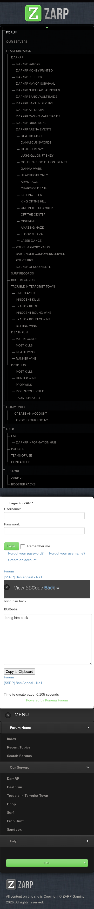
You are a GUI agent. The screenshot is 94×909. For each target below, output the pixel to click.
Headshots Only (34, 175)
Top (47, 863)
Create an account (22, 560)
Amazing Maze (32, 227)
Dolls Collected (30, 391)
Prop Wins (24, 384)
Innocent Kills (28, 299)
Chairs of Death (34, 188)
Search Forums (19, 756)
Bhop (11, 804)
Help (10, 429)
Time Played (25, 293)
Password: (12, 524)
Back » (51, 587)
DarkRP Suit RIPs (29, 77)
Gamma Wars (31, 168)
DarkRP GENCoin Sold (34, 267)
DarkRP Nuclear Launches (38, 90)
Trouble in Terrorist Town (33, 286)
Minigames (29, 221)
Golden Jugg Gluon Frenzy (44, 162)
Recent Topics (19, 747)
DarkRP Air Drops (30, 110)
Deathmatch (31, 136)
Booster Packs (23, 484)
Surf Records (22, 273)
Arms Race (29, 182)
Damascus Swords (36, 142)
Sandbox (14, 829)
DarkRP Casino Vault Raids (38, 116)
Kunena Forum (56, 700)
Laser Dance (31, 240)
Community (16, 407)
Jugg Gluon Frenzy (37, 155)
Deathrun (19, 332)
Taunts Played (28, 398)
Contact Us (20, 462)
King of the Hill (33, 201)
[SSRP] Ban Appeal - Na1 (23, 577)
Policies (17, 449)
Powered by (35, 700)
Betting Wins (26, 326)
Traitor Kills (26, 306)
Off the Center (33, 214)
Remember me (38, 546)
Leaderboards (18, 51)
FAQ (14, 436)
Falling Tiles (31, 195)
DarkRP (17, 57)
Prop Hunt (19, 365)
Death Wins (25, 352)
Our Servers (16, 42)
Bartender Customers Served (41, 254)
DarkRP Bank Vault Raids (36, 96)
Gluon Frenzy (32, 149)
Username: (12, 509)
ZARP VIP (17, 478)
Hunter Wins (26, 378)
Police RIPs (24, 260)
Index (11, 739)
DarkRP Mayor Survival (35, 83)
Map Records (26, 339)
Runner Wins (26, 358)
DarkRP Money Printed (34, 70)
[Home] (47, 12)
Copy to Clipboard (19, 671)
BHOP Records (22, 280)
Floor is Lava (32, 234)
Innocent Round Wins (33, 312)
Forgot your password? (26, 553)
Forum (11, 32)
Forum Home (20, 728)
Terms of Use (21, 455)
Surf (10, 812)
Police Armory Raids (33, 247)
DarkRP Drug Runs (31, 123)
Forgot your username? (67, 553)
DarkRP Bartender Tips (34, 103)
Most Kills (24, 345)
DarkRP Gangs (28, 64)
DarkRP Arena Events (33, 129)
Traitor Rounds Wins (33, 319)
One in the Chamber (37, 208)
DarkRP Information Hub (36, 442)
